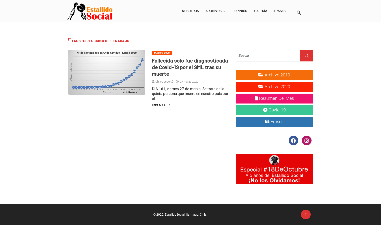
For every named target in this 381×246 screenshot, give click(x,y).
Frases (280, 11)
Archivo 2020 (276, 86)
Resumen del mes (276, 98)
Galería (260, 11)
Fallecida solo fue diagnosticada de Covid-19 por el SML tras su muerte (190, 67)
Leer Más (158, 105)
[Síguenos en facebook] (294, 140)
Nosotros (190, 11)
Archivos (213, 11)
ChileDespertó (164, 81)
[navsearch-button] (298, 6)
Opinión (241, 11)
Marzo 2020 (162, 53)
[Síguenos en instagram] (306, 140)
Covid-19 (276, 110)
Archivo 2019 (276, 75)
